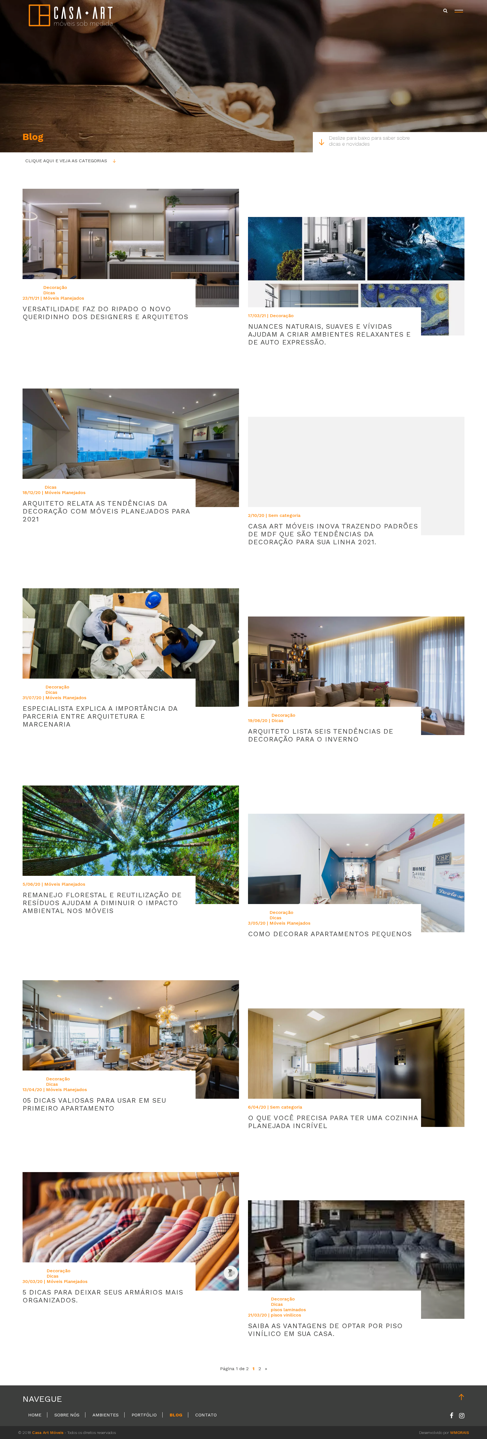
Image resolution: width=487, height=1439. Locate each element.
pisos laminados (288, 1309)
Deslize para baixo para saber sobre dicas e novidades (369, 141)
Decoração (55, 287)
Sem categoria (284, 515)
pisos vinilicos (286, 1315)
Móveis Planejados (63, 298)
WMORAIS (459, 1432)
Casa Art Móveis (47, 1432)
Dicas (49, 292)
